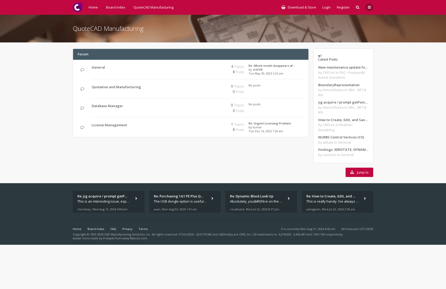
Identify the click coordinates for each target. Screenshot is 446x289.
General (98, 67)
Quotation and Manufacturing (116, 87)
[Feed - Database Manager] (206, 105)
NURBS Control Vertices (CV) (341, 137)
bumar (257, 127)
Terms (143, 229)
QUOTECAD (204, 234)
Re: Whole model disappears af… (272, 66)
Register (343, 7)
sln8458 (258, 69)
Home (77, 229)
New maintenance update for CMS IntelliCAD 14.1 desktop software (343, 67)
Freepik (108, 238)
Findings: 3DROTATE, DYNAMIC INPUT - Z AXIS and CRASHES (343, 149)
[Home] (77, 7)
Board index (95, 229)
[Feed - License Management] (206, 125)
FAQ (113, 229)
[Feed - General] (206, 67)
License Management (109, 125)
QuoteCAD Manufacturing (108, 28)
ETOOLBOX (187, 234)
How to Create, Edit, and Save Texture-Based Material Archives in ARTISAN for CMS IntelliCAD (343, 119)
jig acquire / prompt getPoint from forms (343, 102)
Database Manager (107, 105)
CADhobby (226, 234)
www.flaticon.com (134, 238)
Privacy (127, 229)
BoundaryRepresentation (339, 85)
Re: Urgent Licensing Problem (270, 123)
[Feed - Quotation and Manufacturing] (206, 87)
